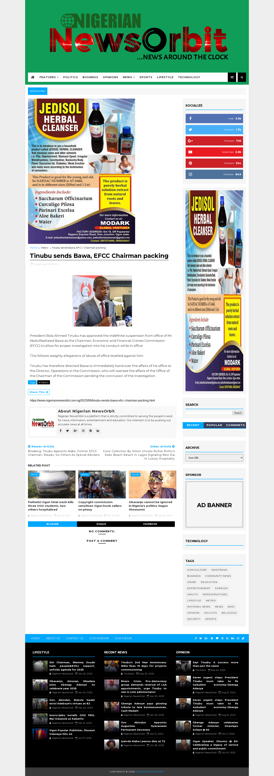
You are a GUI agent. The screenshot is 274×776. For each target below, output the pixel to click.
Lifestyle (165, 77)
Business (90, 77)
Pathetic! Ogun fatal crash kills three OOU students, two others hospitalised (51, 505)
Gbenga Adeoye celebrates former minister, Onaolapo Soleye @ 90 (215, 726)
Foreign (221, 588)
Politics (70, 77)
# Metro (43, 382)
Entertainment (198, 588)
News (127, 77)
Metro (44, 247)
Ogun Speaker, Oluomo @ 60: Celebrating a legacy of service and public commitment (215, 745)
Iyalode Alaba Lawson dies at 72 (143, 741)
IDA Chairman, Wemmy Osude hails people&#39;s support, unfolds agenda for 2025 (72, 666)
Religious (229, 612)
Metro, (55, 264)
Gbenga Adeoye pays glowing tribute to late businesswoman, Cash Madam (143, 707)
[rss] (227, 638)
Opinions (110, 77)
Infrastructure (215, 594)
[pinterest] (212, 638)
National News (198, 606)
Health (192, 594)
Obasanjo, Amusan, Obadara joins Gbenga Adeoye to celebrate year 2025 (72, 685)
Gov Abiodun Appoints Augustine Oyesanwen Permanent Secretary (143, 726)
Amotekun (219, 569)
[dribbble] (222, 638)
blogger (52, 524)
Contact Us (75, 638)
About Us (53, 638)
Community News (218, 576)
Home (33, 247)
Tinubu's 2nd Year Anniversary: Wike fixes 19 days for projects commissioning (143, 666)
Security (194, 618)
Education (209, 582)
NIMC (231, 606)
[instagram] (238, 638)
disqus (101, 524)
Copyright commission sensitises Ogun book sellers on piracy (100, 505)
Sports (145, 77)
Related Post (39, 465)
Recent (193, 425)
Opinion (193, 612)
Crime (191, 582)
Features (48, 77)
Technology (189, 77)
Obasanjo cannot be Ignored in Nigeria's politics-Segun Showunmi (150, 505)
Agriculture (197, 569)
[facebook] (196, 638)
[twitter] (201, 638)
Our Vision (123, 638)
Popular (214, 425)
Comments (235, 425)
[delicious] (243, 638)
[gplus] (206, 638)
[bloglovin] (217, 638)
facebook (150, 524)
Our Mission (99, 638)
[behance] (232, 638)
